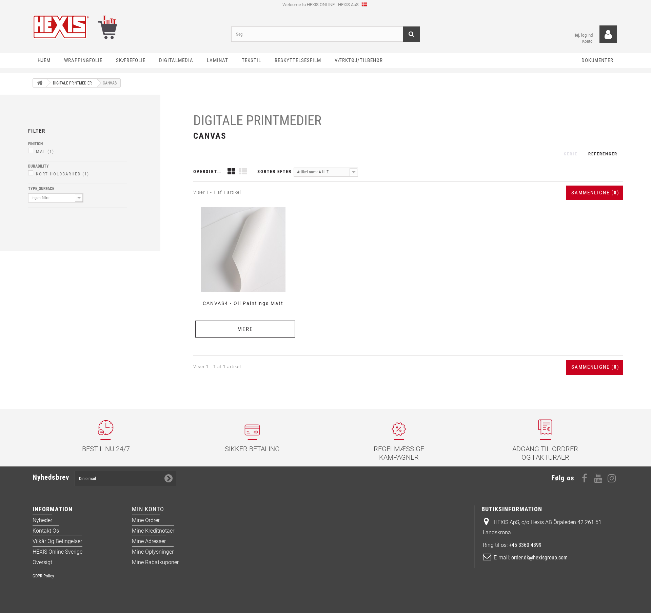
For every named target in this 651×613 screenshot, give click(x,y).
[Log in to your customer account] (608, 34)
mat (45, 151)
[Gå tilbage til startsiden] (39, 83)
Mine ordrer (146, 520)
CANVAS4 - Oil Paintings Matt (243, 303)
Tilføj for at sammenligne (245, 206)
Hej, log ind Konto (583, 38)
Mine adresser (149, 541)
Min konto (148, 509)
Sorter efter (274, 171)
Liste (243, 172)
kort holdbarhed (62, 173)
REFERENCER (602, 153)
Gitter (231, 172)
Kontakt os (46, 531)
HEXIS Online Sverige (57, 552)
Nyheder (42, 520)
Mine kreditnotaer (153, 531)
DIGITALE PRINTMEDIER (257, 121)
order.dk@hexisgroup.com (539, 557)
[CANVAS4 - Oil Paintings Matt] (243, 249)
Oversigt (42, 562)
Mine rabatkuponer (155, 562)
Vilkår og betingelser (57, 541)
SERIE (570, 153)
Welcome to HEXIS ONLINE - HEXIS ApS (321, 4)
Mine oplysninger (153, 552)
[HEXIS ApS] (127, 27)
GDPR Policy (43, 575)
